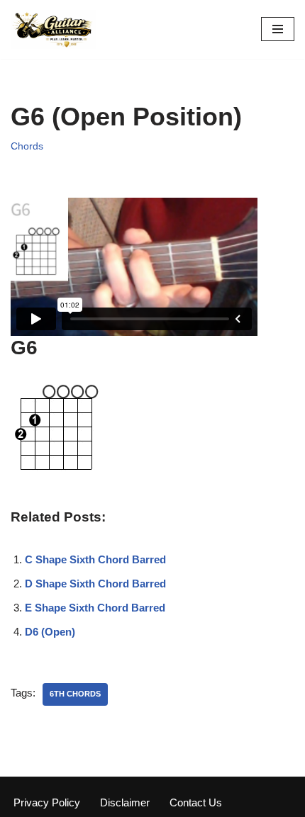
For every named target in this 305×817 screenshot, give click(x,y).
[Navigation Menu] (277, 29)
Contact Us (196, 802)
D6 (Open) (50, 632)
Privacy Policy (46, 802)
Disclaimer (125, 802)
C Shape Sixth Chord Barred (95, 559)
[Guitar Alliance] (53, 29)
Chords (27, 146)
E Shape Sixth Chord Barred (95, 608)
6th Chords (75, 693)
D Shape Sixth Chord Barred (95, 583)
